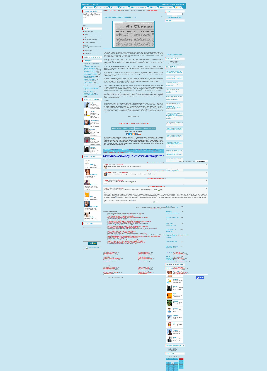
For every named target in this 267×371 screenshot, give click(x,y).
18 (170, 367)
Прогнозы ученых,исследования (111, 258)
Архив (154, 7)
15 (180, 365)
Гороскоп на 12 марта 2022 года (115, 238)
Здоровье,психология (144, 254)
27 (175, 370)
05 (121, 10)
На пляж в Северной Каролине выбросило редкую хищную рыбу (124, 214)
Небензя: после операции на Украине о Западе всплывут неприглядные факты (128, 226)
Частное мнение (107, 261)
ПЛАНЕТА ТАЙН (172, 349)
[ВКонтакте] (127, 134)
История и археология (90, 74)
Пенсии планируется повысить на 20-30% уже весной (121, 231)
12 (172, 365)
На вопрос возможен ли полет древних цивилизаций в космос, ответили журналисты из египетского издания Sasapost (174, 152)
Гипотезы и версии (143, 253)
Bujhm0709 (156, 151)
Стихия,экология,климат (109, 259)
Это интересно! (142, 261)
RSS (179, 7)
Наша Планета (167, 7)
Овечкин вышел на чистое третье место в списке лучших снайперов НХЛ (127, 233)
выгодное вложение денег (175, 17)
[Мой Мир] (136, 134)
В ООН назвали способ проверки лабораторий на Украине (173, 91)
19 (172, 367)
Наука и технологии (89, 79)
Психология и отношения (91, 87)
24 (167, 370)
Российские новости (178, 258)
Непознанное (88, 81)
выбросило (113, 152)
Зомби (105, 152)
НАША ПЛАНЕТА (172, 348)
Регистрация (103, 7)
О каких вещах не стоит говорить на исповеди (119, 229)
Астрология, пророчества (110, 252)
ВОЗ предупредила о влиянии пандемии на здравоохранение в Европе (126, 242)
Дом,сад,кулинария (89, 68)
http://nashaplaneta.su (129, 151)
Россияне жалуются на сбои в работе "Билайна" (120, 232)
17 (167, 367)
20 (175, 367)
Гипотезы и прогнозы (90, 66)
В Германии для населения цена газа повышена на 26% (122, 243)
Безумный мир (177, 252)
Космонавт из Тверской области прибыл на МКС (120, 224)
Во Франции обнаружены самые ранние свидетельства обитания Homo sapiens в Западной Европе (174, 144)
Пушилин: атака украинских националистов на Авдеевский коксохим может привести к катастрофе (133, 236)
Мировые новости (143, 256)
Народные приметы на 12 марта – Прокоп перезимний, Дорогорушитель (126, 239)
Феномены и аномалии (144, 259)
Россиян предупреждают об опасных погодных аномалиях (174, 72)
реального (122, 152)
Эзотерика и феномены (91, 94)
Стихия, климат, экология (91, 88)
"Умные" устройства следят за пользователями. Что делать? (174, 77)
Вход (115, 7)
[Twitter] (130, 134)
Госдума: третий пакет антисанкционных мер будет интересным (173, 84)
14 (177, 365)
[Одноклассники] (133, 134)
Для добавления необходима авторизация (174, 55)
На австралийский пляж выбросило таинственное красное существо (125, 213)
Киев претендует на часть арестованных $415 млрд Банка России (125, 241)
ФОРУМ (125, 7)
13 (175, 365)
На (109, 152)
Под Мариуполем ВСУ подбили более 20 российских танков (174, 123)
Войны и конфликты (108, 253)
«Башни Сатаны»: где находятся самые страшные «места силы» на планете (127, 223)
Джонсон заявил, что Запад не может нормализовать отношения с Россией (174, 98)
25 (170, 370)
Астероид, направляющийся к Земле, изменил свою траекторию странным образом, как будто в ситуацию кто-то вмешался (174, 115)
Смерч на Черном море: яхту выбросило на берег (120, 216)
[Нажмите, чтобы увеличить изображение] (133, 34)
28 (177, 370)
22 (180, 367)
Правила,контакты (139, 7)
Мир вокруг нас (88, 77)
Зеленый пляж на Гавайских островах (117, 218)
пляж (118, 152)
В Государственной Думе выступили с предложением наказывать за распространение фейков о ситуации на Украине (173, 106)
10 (167, 365)
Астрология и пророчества (91, 63)
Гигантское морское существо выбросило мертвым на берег (123, 219)
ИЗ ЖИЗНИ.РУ (172, 350)
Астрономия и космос (144, 252)
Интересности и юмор (90, 73)
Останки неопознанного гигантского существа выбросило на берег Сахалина (127, 217)
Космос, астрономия (90, 76)
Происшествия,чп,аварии (145, 258)
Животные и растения (90, 70)
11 (169, 365)
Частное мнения (88, 93)
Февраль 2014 (175, 356)
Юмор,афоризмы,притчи (179, 261)
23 (182, 367)
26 (172, 370)
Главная (90, 7)
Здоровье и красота (89, 71)
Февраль (116, 10)
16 (182, 365)
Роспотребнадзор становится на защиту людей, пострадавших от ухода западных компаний (132, 228)
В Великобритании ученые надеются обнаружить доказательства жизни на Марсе (129, 221)
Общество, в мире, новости (92, 84)
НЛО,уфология (88, 82)
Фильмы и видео (88, 91)
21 (177, 367)
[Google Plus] (139, 134)
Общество (176, 257)
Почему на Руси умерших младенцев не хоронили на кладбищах (124, 222)
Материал (120, 164)
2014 (111, 10)
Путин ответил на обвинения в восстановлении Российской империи (174, 129)
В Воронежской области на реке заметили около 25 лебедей (123, 227)
